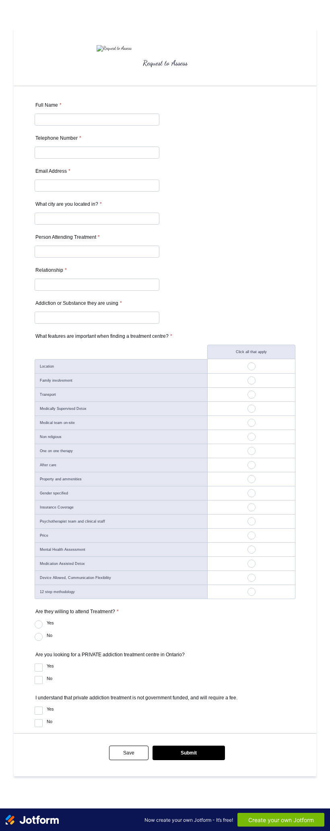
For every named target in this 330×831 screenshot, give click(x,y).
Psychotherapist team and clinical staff (72, 521)
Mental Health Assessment (62, 550)
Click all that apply (251, 352)
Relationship (51, 270)
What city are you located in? (68, 204)
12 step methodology (57, 592)
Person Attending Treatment (67, 237)
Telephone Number (58, 138)
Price (44, 535)
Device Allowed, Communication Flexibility (75, 578)
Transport (48, 395)
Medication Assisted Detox (62, 564)
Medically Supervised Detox (63, 409)
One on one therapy (56, 451)
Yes (50, 622)
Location (47, 366)
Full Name (48, 105)
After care (48, 465)
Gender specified (54, 493)
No (49, 635)
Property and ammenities (61, 479)
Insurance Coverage (57, 507)
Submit (189, 753)
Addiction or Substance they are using (78, 303)
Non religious (51, 437)
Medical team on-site (57, 423)
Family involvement (56, 380)
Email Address (52, 171)
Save (128, 753)
